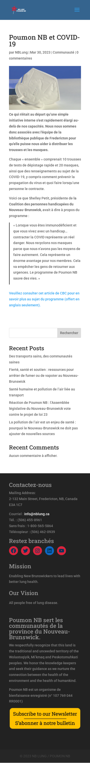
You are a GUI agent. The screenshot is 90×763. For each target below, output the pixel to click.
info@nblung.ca (37, 514)
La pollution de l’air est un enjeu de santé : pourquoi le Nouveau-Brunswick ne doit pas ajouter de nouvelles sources (43, 428)
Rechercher (69, 333)
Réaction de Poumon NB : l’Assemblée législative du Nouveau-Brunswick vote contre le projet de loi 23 (40, 408)
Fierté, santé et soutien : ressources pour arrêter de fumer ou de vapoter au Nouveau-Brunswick (43, 375)
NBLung (21, 52)
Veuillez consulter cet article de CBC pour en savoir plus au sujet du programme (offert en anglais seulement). (44, 299)
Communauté (63, 52)
